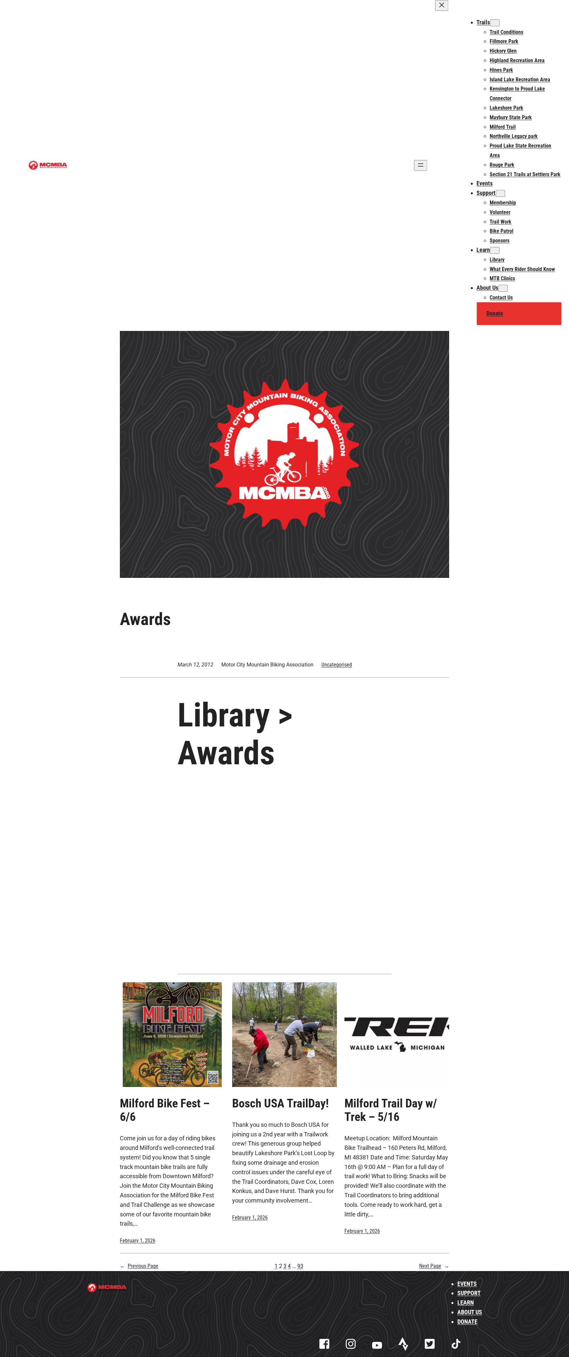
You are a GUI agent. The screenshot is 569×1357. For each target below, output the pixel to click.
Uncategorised (336, 665)
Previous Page (139, 1266)
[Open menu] (420, 165)
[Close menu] (441, 5)
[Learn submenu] (494, 250)
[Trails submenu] (494, 22)
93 (300, 1265)
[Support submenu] (500, 193)
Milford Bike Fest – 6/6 (165, 1110)
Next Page (434, 1266)
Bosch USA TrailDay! (280, 1103)
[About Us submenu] (502, 288)
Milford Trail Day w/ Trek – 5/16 (390, 1110)
